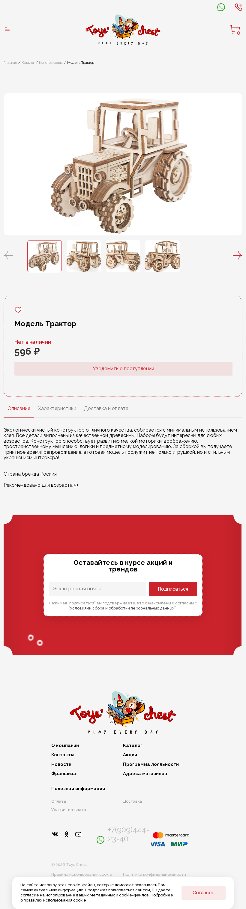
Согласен (203, 893)
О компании (65, 745)
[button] (8, 256)
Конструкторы (51, 63)
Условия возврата (68, 809)
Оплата (58, 801)
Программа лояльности (151, 764)
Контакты (62, 754)
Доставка (132, 801)
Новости (61, 764)
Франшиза (63, 773)
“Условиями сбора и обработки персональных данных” (122, 608)
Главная (10, 63)
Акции (130, 754)
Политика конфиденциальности (154, 874)
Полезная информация (78, 788)
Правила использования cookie (81, 874)
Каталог (28, 63)
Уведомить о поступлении (123, 368)
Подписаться (173, 589)
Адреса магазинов (145, 773)
